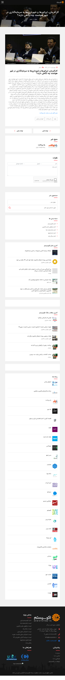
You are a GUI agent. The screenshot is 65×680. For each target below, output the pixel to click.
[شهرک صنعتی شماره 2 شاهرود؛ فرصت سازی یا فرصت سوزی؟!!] (54, 329)
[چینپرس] (54, 466)
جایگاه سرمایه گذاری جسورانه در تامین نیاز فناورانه (38, 251)
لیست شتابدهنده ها (25, 623)
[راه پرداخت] (54, 402)
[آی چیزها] (54, 539)
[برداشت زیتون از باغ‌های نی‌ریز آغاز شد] (54, 347)
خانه (35, 19)
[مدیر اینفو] (54, 457)
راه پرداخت (48, 119)
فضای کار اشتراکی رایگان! (44, 318)
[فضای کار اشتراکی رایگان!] (54, 319)
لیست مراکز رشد (27, 629)
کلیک (49, 428)
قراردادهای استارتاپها (25, 640)
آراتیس (49, 584)
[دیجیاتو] (54, 494)
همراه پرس (48, 519)
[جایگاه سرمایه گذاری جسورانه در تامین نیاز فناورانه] (54, 252)
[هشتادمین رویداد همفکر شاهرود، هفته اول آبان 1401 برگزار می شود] (54, 262)
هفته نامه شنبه (47, 437)
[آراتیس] (54, 585)
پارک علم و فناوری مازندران (45, 293)
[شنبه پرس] (54, 530)
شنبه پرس (48, 529)
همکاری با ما (56, 659)
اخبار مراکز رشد (52, 236)
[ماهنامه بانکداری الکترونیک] (54, 549)
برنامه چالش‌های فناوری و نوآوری (42, 391)
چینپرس (49, 464)
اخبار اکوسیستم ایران (25, 620)
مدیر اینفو (49, 282)
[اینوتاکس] (54, 448)
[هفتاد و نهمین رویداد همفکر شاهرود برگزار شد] (54, 338)
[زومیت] (54, 595)
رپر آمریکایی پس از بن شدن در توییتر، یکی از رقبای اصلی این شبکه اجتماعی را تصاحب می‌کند (35, 270)
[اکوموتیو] (54, 512)
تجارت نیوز (48, 575)
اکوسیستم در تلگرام (51, 641)
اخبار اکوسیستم (52, 224)
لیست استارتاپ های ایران (24, 632)
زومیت (49, 273)
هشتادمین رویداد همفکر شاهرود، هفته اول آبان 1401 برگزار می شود (33, 260)
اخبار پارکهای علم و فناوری (49, 227)
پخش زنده (28, 643)
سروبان (49, 348)
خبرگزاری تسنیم (47, 501)
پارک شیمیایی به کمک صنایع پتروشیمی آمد (39, 280)
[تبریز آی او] (54, 484)
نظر (40, 67)
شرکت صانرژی (48, 320)
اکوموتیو (49, 510)
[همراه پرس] (54, 521)
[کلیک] (54, 429)
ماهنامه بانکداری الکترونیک (44, 547)
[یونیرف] (11, 657)
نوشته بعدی (20, 131)
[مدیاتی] (54, 558)
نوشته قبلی (45, 131)
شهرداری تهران (39, 119)
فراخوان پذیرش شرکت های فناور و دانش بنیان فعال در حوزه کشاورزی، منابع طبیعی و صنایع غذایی (35, 290)
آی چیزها (48, 538)
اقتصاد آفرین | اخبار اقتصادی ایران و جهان (40, 419)
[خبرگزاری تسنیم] (54, 503)
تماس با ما (57, 656)
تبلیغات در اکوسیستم (54, 661)
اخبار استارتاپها (52, 233)
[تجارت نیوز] (54, 576)
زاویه (55, 119)
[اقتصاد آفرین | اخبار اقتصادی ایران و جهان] (54, 420)
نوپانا (50, 565)
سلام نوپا (49, 474)
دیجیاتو (49, 492)
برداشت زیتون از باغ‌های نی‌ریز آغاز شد (41, 345)
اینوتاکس (48, 446)
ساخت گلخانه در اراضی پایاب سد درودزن (40, 354)
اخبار (31, 19)
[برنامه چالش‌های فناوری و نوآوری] (54, 393)
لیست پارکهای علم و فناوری (24, 626)
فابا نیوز (49, 409)
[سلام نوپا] (54, 475)
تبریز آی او (48, 483)
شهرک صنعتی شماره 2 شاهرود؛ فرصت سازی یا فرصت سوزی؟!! (35, 327)
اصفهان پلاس (47, 382)
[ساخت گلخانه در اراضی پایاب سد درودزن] (54, 356)
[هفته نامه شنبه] (54, 439)
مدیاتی (49, 556)
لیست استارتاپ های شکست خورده (21, 634)
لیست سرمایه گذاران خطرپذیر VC (22, 637)
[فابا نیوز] (54, 411)
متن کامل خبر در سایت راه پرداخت (48, 113)
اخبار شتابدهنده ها (51, 230)
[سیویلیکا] (24, 657)
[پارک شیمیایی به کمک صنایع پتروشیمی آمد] (54, 281)
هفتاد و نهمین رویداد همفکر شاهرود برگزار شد (39, 336)
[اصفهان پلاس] (54, 383)
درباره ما (57, 653)
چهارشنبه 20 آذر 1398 (50, 67)
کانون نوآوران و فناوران (46, 262)
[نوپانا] (54, 567)
